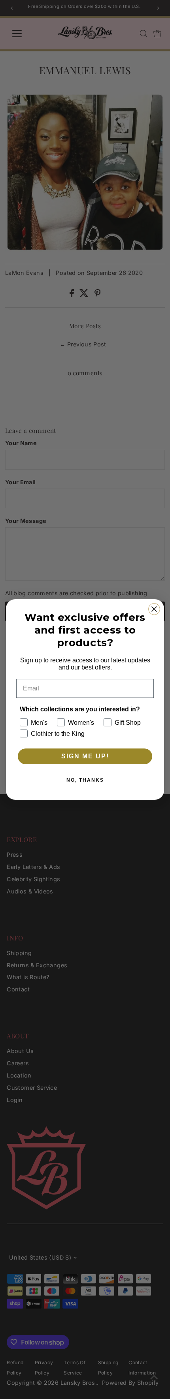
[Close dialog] (154, 609)
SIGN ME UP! (85, 756)
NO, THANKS (85, 780)
